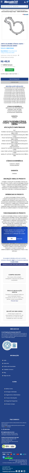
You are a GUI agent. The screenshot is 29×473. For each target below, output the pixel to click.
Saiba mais (19, 238)
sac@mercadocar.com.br (8, 432)
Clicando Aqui (14, 300)
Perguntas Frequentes (11, 401)
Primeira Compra (10, 404)
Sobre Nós (6, 363)
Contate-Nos (14, 82)
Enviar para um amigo (7, 57)
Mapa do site (7, 375)
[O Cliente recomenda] (14, 346)
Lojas (5, 360)
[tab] (14, 79)
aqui (13, 260)
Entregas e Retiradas (11, 392)
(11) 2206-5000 (6, 429)
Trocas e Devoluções (11, 398)
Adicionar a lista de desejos (9, 55)
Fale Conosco (14, 419)
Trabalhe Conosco (8, 369)
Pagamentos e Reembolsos (13, 395)
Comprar (10, 70)
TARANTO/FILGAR (10, 48)
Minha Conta (9, 388)
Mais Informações (14, 79)
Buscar (27, 6)
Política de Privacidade (9, 366)
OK (12, 238)
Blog (5, 372)
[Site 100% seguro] (7, 458)
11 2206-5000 (14, 262)
